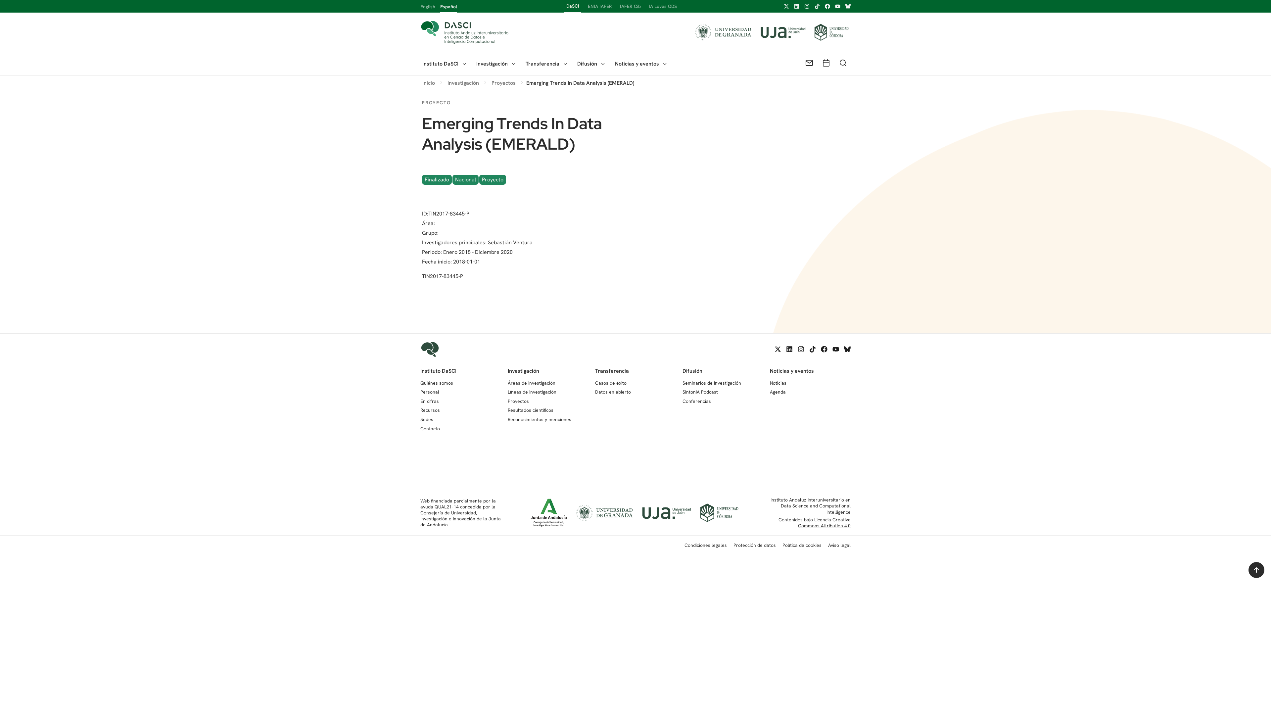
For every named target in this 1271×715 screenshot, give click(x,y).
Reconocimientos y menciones (539, 419)
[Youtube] (837, 6)
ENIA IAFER (600, 6)
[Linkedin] (796, 6)
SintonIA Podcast (700, 392)
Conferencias (697, 401)
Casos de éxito (611, 383)
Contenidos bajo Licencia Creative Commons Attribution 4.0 (814, 523)
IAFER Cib (630, 6)
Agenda (778, 392)
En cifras (429, 401)
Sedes (426, 419)
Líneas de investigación (532, 392)
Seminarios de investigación (712, 383)
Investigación (492, 63)
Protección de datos (754, 545)
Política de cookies (802, 545)
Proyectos (518, 401)
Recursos (430, 410)
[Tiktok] (817, 6)
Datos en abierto (613, 392)
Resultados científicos (530, 410)
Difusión (587, 63)
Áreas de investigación (531, 383)
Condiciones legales (705, 545)
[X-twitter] (786, 6)
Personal (429, 392)
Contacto (430, 429)
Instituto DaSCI (440, 63)
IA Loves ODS (663, 6)
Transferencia (542, 63)
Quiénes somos (436, 383)
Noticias (778, 383)
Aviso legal (839, 545)
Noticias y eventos (637, 63)
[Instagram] (807, 6)
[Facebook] (827, 6)
